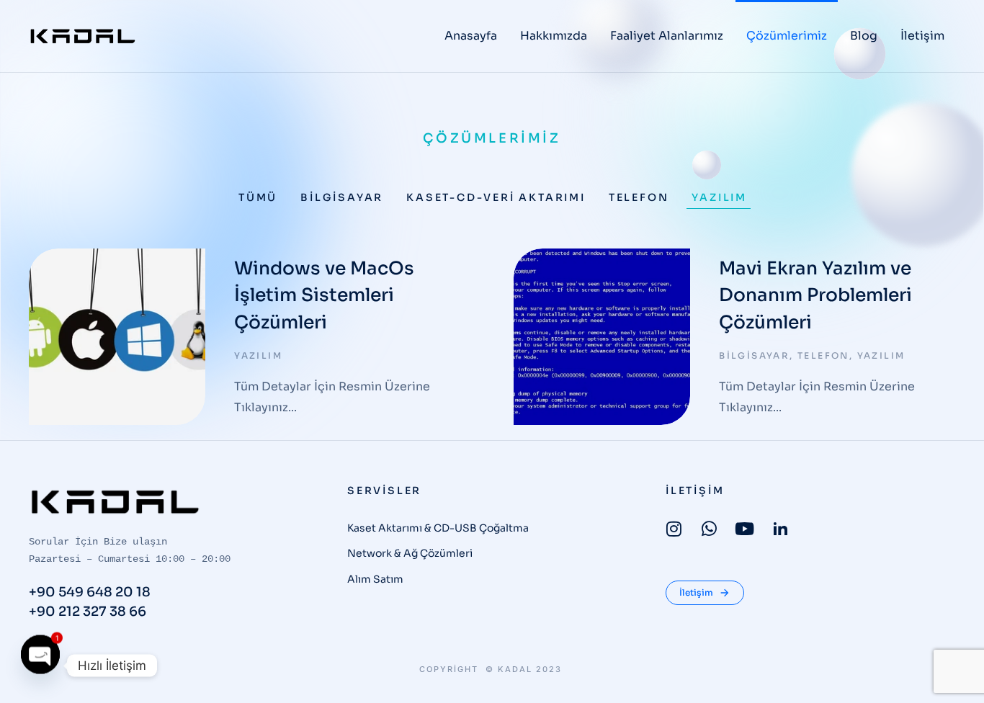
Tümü (257, 197)
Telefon (639, 197)
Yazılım (719, 197)
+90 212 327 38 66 (87, 611)
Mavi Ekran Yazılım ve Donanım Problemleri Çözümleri (815, 295)
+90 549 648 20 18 (90, 592)
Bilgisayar (341, 197)
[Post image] (117, 336)
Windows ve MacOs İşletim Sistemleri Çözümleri (324, 295)
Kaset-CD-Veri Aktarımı (496, 197)
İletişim (696, 592)
